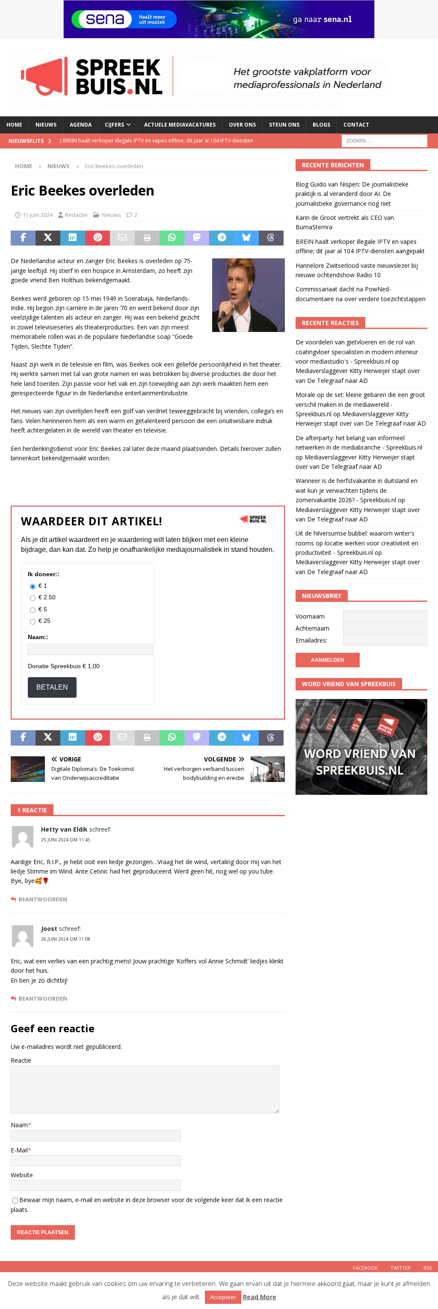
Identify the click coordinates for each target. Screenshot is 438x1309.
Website (22, 1175)
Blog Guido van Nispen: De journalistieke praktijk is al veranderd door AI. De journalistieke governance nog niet (352, 193)
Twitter (401, 1268)
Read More (259, 1296)
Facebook (365, 1268)
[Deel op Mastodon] (196, 238)
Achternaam (312, 628)
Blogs (321, 124)
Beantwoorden (42, 899)
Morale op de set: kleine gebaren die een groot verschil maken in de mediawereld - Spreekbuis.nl (360, 404)
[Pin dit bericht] (97, 238)
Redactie (76, 215)
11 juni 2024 (38, 215)
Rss (427, 1268)
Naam (19, 1125)
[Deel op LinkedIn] (72, 238)
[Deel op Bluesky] (246, 238)
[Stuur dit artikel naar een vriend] (122, 238)
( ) (156, 148)
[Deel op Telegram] (221, 238)
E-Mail (19, 1150)
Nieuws (46, 124)
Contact (356, 124)
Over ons (242, 124)
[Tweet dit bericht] (48, 238)
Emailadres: (311, 640)
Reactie (21, 1060)
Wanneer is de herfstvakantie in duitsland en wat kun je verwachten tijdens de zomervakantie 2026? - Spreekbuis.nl (356, 490)
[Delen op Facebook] (23, 238)
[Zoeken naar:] (384, 140)
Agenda (81, 124)
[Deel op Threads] (271, 238)
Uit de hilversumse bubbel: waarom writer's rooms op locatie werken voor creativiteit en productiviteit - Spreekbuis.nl (357, 543)
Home (14, 124)
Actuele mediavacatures (180, 124)
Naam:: (38, 637)
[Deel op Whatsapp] (172, 238)
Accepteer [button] (223, 1297)
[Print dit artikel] (147, 238)
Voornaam (310, 616)
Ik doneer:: (43, 574)
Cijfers (114, 124)
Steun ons (284, 124)
